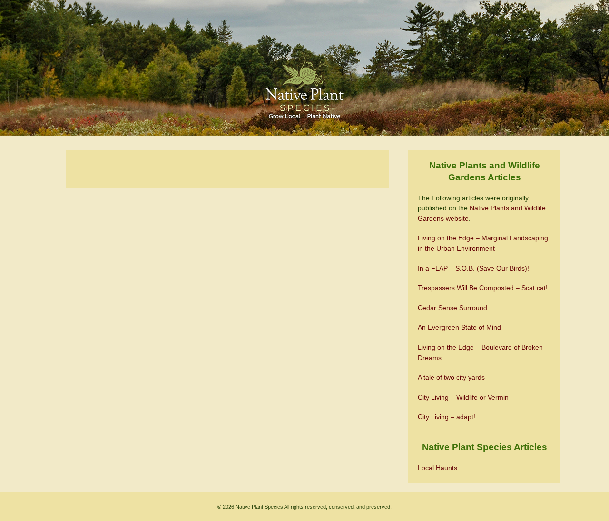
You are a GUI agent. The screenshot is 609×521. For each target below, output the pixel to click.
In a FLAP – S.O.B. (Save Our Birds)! (473, 268)
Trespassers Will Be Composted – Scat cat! (483, 288)
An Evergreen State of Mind (459, 327)
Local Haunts (437, 468)
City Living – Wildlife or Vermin (463, 397)
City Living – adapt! (446, 417)
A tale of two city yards (451, 377)
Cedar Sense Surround (452, 308)
